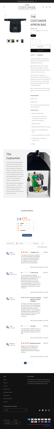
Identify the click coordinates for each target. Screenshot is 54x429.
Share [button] (33, 144)
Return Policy (7, 389)
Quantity (32, 38)
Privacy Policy (7, 395)
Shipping (38, 30)
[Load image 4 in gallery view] (21, 41)
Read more (24, 287)
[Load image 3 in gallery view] (17, 41)
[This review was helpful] (44, 292)
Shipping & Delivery (8, 392)
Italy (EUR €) (7, 423)
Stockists (6, 401)
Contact (5, 386)
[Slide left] (5, 41)
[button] (4, 7)
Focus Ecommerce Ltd (46, 425)
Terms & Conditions (8, 398)
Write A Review (27, 235)
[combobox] (25, 243)
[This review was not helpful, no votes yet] (46, 267)
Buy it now (40, 50)
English (16, 423)
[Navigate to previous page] (22, 363)
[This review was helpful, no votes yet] (44, 267)
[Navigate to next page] (32, 363)
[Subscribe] (25, 410)
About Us (6, 382)
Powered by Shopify (40, 424)
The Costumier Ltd (34, 424)
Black (33, 35)
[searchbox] (11, 243)
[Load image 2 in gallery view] (13, 41)
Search (5, 379)
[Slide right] (25, 41)
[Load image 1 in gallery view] (9, 41)
